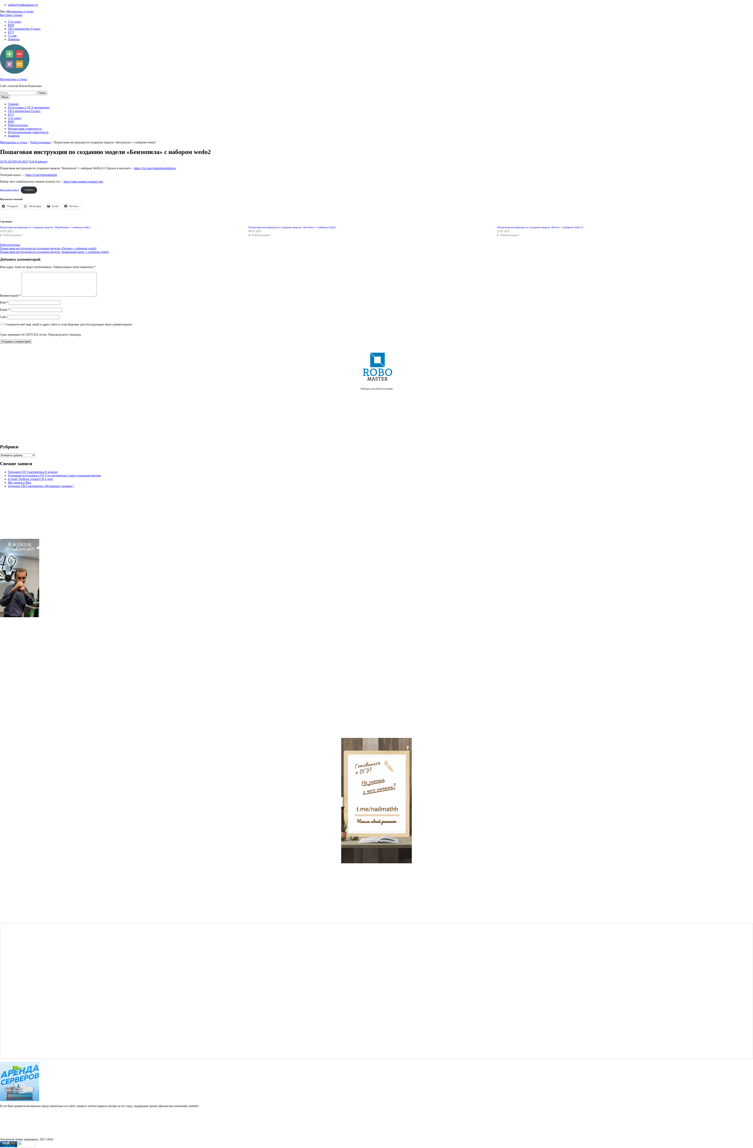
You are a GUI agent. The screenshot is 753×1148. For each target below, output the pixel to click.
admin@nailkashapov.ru (23, 4)
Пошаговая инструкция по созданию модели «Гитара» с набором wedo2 (48, 248)
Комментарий (10, 295)
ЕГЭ (11, 32)
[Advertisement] (26, 679)
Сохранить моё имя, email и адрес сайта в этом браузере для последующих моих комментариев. (68, 324)
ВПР (11, 25)
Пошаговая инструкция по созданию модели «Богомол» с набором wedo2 (292, 227)
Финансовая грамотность (25, 128)
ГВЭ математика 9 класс (24, 28)
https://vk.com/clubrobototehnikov (155, 168)
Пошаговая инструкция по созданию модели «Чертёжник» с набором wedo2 (45, 227)
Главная (13, 104)
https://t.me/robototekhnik (41, 175)
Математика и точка (20, 11)
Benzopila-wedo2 (9, 189)
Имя (4, 302)
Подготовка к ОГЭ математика (28, 107)
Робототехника (18, 125)
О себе (12, 35)
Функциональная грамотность (28, 132)
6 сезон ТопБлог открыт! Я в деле (30, 479)
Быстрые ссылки (11, 15)
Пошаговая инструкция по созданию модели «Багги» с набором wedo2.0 (540, 227)
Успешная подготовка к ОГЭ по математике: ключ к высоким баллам (54, 475)
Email (5, 309)
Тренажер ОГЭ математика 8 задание (33, 472)
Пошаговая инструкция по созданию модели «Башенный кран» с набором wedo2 (54, 252)
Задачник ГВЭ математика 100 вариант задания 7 (41, 486)
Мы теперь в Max (19, 482)
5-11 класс (14, 21)
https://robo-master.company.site (83, 181)
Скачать (29, 189)
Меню (5, 97)
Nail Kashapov (38, 161)
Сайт (3, 317)
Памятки (14, 39)
